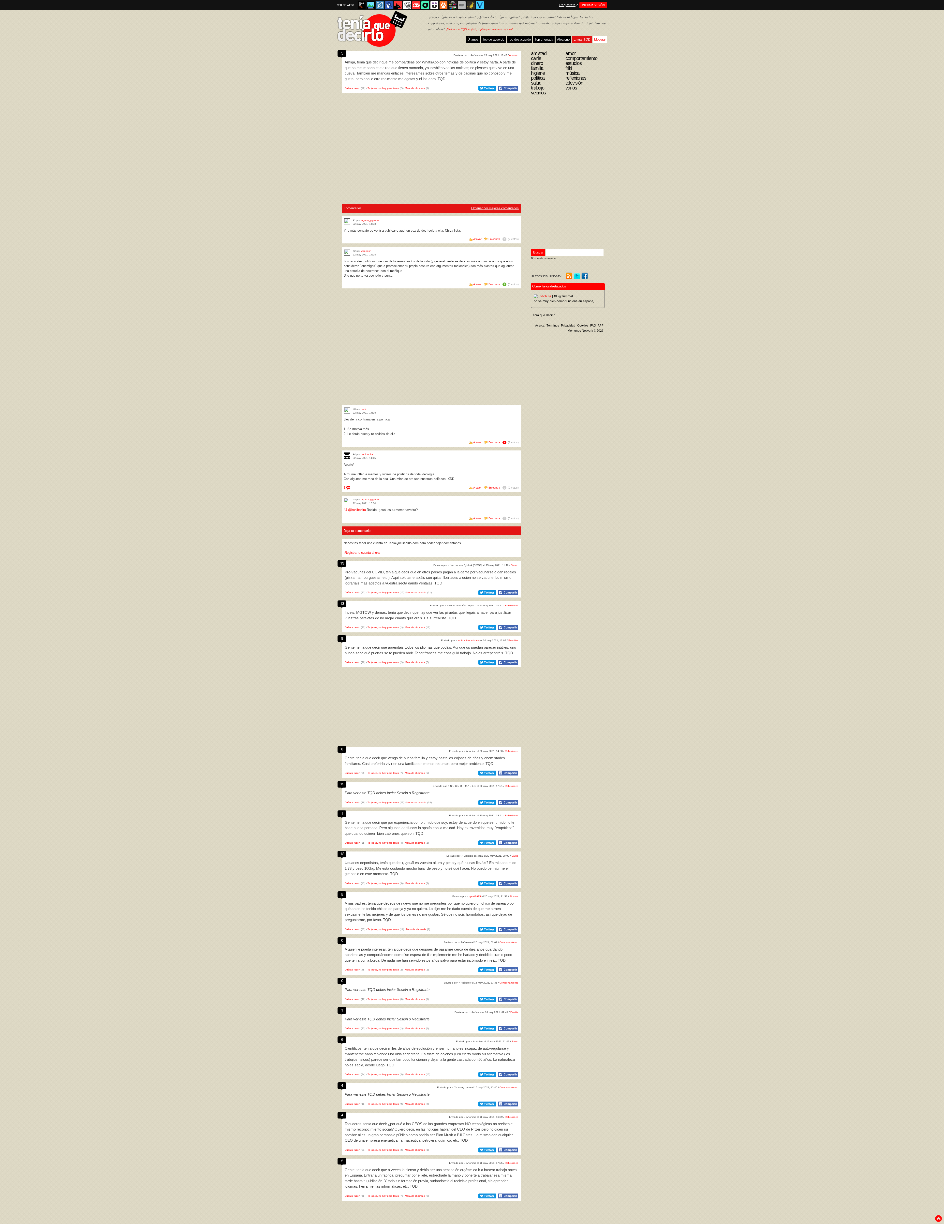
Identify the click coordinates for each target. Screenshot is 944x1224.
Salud (515, 855)
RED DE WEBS (345, 5)
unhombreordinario (469, 640)
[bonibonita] (347, 455)
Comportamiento (509, 942)
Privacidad (568, 325)
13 (342, 563)
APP (601, 325)
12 (342, 783)
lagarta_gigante (370, 220)
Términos (552, 325)
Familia (514, 1012)
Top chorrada (544, 39)
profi (363, 409)
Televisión (574, 83)
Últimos (473, 39)
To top (938, 1218)
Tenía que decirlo (543, 315)
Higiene (538, 73)
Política (538, 78)
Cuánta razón (352, 88)
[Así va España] (398, 5)
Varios (571, 87)
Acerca (540, 325)
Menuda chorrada (415, 88)
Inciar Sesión (397, 793)
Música (572, 73)
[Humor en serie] (434, 5)
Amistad (513, 55)
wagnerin (366, 251)
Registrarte (420, 793)
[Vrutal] (416, 5)
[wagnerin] (347, 252)
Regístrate (567, 5)
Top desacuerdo (519, 39)
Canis (536, 58)
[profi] (347, 410)
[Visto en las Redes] (389, 5)
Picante (514, 896)
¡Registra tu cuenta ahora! (362, 552)
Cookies (582, 325)
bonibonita (367, 454)
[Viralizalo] (480, 5)
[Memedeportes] (380, 5)
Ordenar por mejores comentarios (495, 208)
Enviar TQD (582, 39)
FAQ (593, 325)
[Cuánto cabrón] (407, 5)
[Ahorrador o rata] (471, 5)
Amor (570, 53)
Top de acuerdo (493, 39)
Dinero (514, 565)
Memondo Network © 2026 (586, 330)
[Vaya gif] (462, 5)
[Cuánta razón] (371, 5)
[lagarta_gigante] (347, 221)
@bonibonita (357, 510)
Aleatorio (563, 39)
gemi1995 (475, 896)
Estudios (513, 640)
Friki (568, 68)
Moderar (600, 39)
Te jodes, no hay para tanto (383, 88)
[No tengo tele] (453, 5)
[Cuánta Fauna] (443, 5)
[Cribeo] (425, 5)
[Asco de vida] (362, 5)
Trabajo (537, 87)
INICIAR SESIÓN (593, 5)
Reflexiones (511, 605)
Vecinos (538, 92)
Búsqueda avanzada (543, 258)
